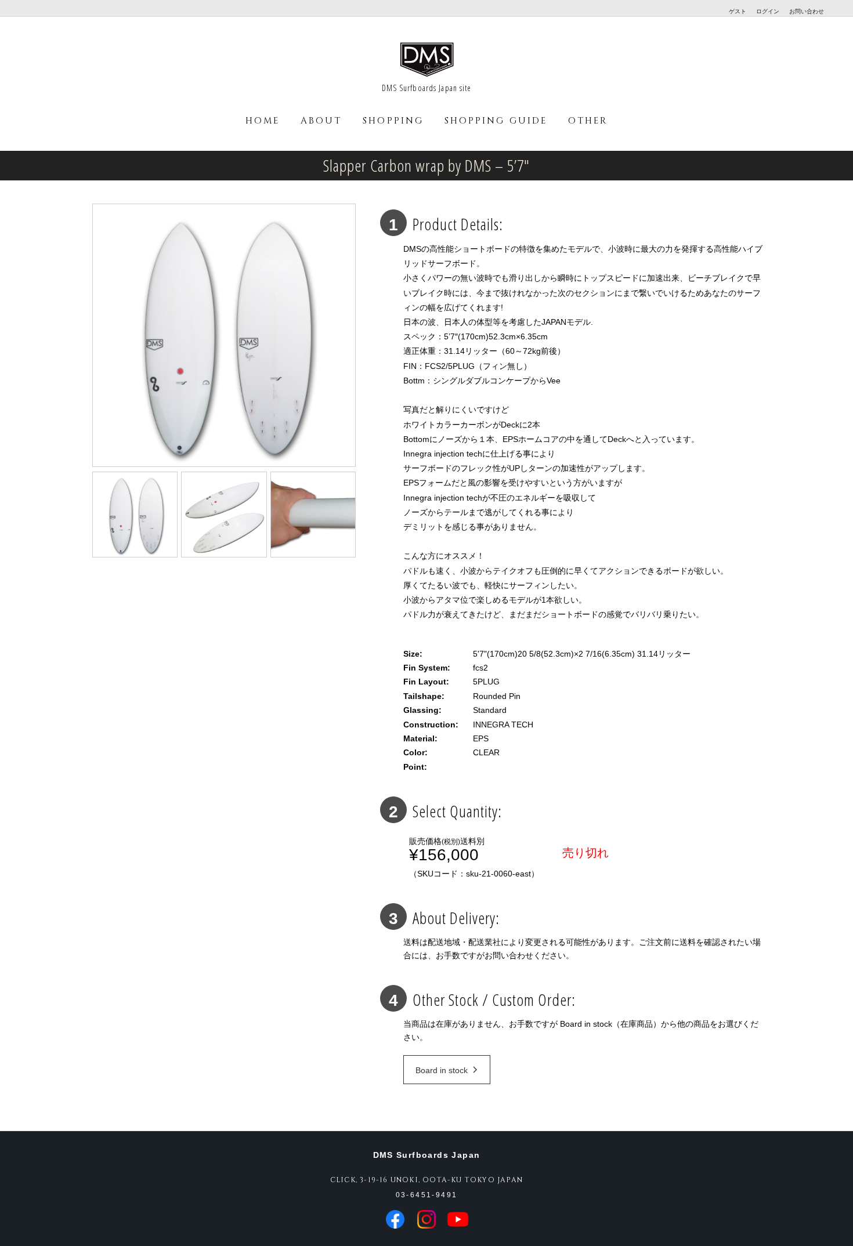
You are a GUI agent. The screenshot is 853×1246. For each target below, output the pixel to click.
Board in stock (441, 1070)
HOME (262, 121)
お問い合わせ (806, 11)
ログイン (767, 11)
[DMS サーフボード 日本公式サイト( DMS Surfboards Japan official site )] (426, 75)
